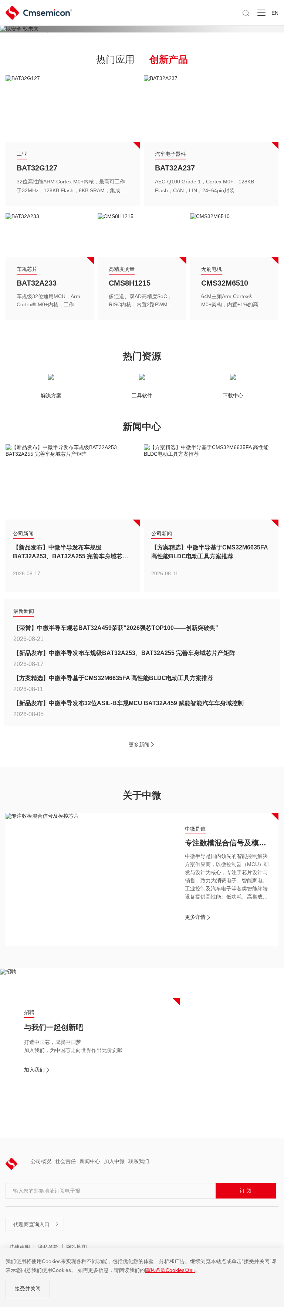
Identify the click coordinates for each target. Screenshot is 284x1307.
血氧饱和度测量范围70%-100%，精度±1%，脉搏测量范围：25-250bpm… (140, 301)
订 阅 (245, 1191)
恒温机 (212, 283)
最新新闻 (23, 611)
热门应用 (115, 59)
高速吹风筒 (173, 168)
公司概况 (41, 1161)
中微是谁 (195, 829)
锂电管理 (31, 283)
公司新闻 (23, 534)
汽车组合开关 (39, 168)
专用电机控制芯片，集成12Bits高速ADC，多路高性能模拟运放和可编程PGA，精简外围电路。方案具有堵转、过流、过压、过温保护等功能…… (209, 187)
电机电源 (165, 154)
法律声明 (19, 1246)
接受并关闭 (28, 1289)
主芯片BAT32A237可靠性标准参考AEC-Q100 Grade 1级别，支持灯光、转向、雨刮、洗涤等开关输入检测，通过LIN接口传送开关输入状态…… (73, 187)
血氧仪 (120, 283)
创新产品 (168, 59)
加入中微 (114, 1161)
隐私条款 (48, 1246)
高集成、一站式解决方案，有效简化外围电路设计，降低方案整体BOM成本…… (232, 301)
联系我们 (138, 1161)
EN (274, 12)
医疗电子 (119, 269)
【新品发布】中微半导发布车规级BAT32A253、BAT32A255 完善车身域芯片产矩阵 (70, 552)
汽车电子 (27, 154)
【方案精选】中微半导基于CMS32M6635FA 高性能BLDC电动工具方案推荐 (209, 551)
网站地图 (76, 1246)
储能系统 (27, 269)
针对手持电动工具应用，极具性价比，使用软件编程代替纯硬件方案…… (48, 301)
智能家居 (211, 269)
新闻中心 (90, 1161)
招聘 (29, 1012)
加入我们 (37, 1070)
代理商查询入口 (36, 1224)
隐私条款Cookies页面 (170, 1270)
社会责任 (65, 1161)
